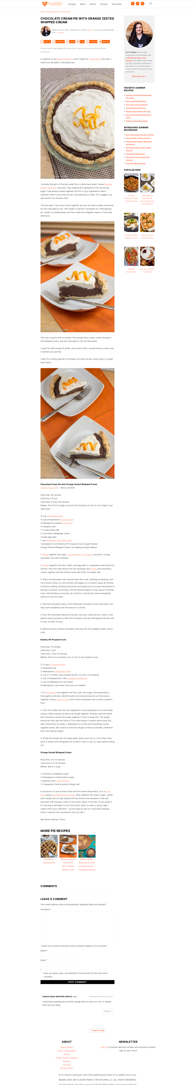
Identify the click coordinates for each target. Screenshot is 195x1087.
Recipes (72, 4)
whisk (93, 569)
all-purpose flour (58, 664)
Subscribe (117, 4)
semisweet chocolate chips (59, 540)
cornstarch (67, 523)
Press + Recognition (66, 1050)
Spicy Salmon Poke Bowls (136, 101)
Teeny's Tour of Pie (49, 488)
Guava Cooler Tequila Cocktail (138, 138)
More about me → (139, 76)
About (83, 4)
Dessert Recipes (53, 11)
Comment (46, 909)
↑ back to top (97, 1030)
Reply (108, 1011)
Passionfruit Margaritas (135, 154)
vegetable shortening (77, 678)
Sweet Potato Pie (65, 59)
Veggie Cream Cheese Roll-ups (138, 111)
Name (44, 951)
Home (43, 11)
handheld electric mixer (64, 795)
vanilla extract (63, 781)
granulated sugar (55, 516)
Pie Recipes (65, 11)
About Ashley (67, 1047)
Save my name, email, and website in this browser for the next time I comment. (76, 975)
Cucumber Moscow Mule (136, 163)
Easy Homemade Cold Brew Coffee (140, 135)
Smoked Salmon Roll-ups (136, 108)
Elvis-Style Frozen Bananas (137, 105)
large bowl (51, 692)
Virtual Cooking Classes (67, 1057)
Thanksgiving (95, 59)
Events (93, 4)
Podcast (67, 1061)
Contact (104, 4)
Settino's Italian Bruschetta (137, 121)
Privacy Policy (66, 1068)
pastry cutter (63, 699)
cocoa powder (67, 519)
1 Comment (60, 32)
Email (44, 960)
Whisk (45, 554)
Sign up (104, 1047)
